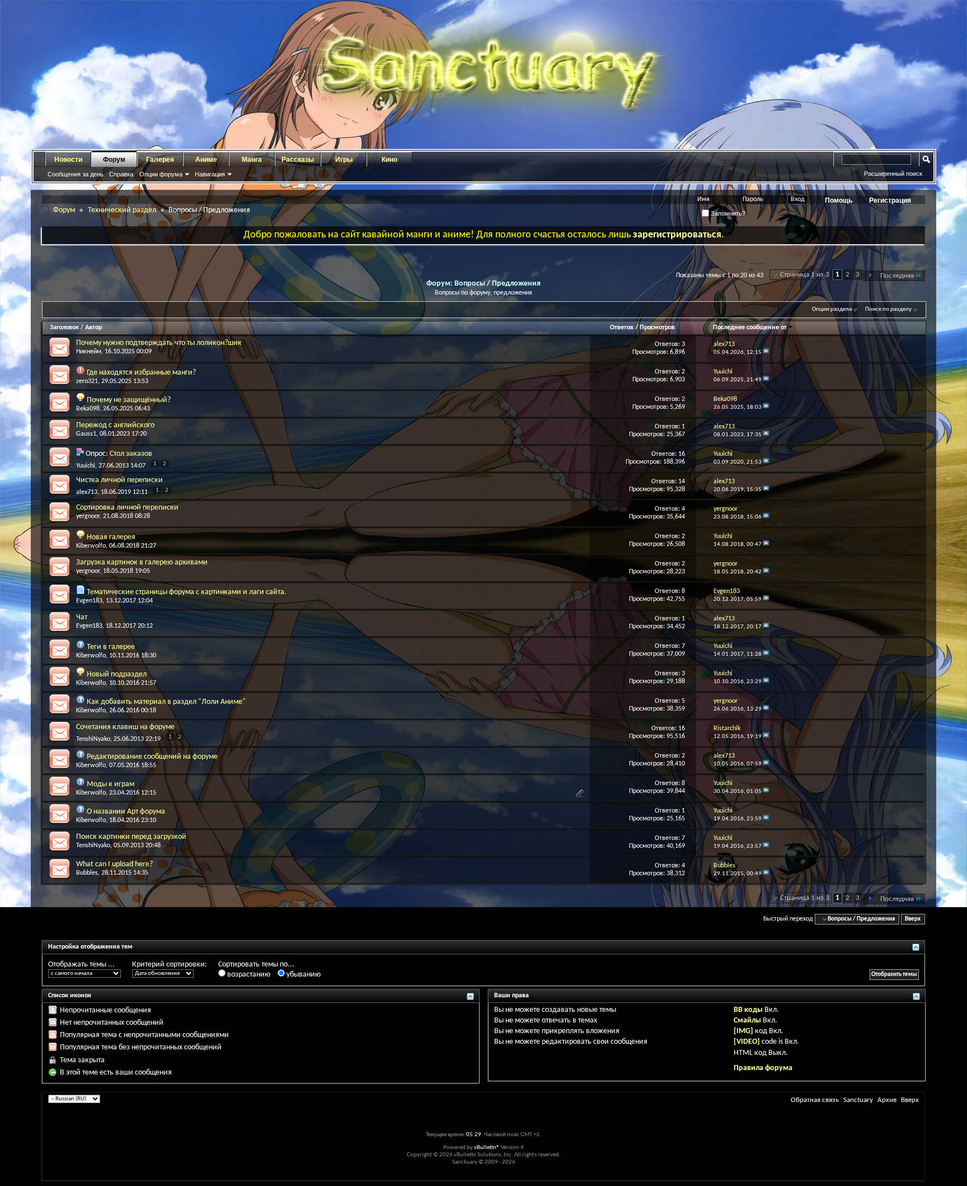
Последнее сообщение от (750, 327)
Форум (114, 160)
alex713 (86, 492)
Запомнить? (727, 213)
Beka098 (88, 408)
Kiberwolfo (91, 546)
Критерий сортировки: (169, 964)
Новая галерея (111, 537)
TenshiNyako (93, 739)
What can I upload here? (114, 864)
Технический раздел (122, 210)
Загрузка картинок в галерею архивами (142, 562)
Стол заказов (131, 454)
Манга (252, 160)
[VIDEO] (747, 1042)
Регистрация (890, 200)
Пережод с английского (115, 425)
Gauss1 (86, 434)
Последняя (897, 275)
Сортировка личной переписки (127, 507)
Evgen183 (89, 600)
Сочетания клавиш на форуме (125, 727)
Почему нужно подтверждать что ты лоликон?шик (159, 343)
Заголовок (64, 327)
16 (681, 454)
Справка (121, 174)
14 (681, 481)
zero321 (87, 381)
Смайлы (747, 1020)
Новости (68, 160)
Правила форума (763, 1068)
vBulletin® (487, 1148)
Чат (81, 617)
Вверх (913, 919)
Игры (344, 160)
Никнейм (88, 351)
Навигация (210, 174)
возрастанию (248, 974)
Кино (389, 160)
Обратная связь (815, 1100)
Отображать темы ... (81, 964)
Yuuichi (85, 466)
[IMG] (743, 1031)
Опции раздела (832, 309)
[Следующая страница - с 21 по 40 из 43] (870, 275)
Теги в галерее (111, 647)
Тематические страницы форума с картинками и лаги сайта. (187, 592)
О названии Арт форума (126, 811)
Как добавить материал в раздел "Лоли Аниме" (166, 702)
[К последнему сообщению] (766, 352)
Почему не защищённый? (129, 400)
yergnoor (88, 516)
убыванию (303, 974)
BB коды (748, 1010)
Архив (886, 1100)
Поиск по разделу (888, 309)
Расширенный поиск (893, 173)
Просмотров (657, 327)
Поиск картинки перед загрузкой (131, 837)
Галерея (160, 160)
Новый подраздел (117, 674)
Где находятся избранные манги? (141, 372)
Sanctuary (858, 1100)
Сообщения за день (76, 174)
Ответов (621, 327)
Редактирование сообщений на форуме (152, 757)
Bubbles (87, 873)
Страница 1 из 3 (804, 274)
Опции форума (160, 174)
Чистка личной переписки (119, 480)
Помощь (838, 200)
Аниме (206, 160)
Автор (93, 327)
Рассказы (297, 160)
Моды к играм (110, 784)
